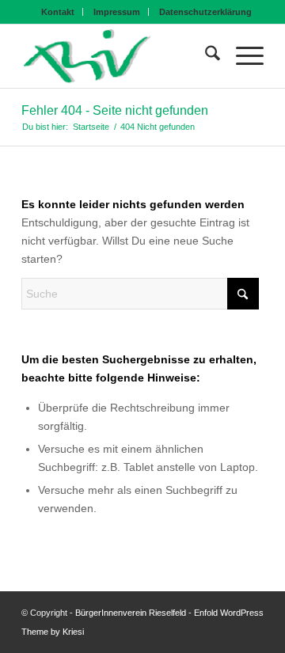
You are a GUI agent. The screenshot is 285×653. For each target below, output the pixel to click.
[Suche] (204, 56)
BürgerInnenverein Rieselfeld (130, 612)
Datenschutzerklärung (205, 12)
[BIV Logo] (118, 56)
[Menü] (242, 56)
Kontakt (57, 12)
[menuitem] (58, 12)
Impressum (116, 12)
